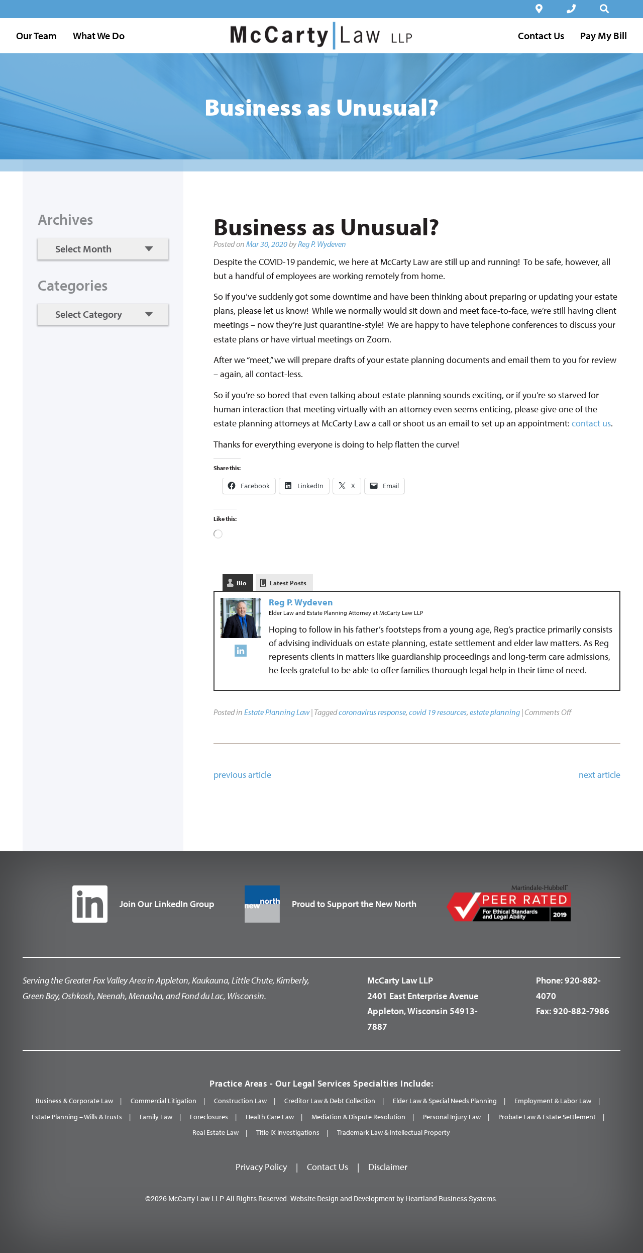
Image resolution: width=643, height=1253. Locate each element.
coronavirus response (372, 712)
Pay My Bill (603, 36)
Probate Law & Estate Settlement (547, 1116)
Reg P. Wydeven (322, 244)
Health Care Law (270, 1116)
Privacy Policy (261, 1167)
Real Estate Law (215, 1132)
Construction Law (240, 1100)
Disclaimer (387, 1167)
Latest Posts (288, 583)
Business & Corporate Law (74, 1100)
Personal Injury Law (452, 1116)
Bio (242, 583)
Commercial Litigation (163, 1100)
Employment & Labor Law (552, 1100)
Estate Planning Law (276, 712)
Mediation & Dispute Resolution (358, 1116)
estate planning (495, 712)
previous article (242, 774)
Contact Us (327, 1167)
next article (599, 774)
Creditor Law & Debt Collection (329, 1100)
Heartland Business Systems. (451, 1198)
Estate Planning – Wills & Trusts (77, 1116)
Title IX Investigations (287, 1132)
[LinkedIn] (241, 653)
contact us (591, 423)
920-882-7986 (581, 1011)
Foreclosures (209, 1116)
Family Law (156, 1116)
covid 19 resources (438, 712)
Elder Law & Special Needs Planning (445, 1100)
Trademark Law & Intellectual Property (393, 1132)
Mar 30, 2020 (266, 244)
